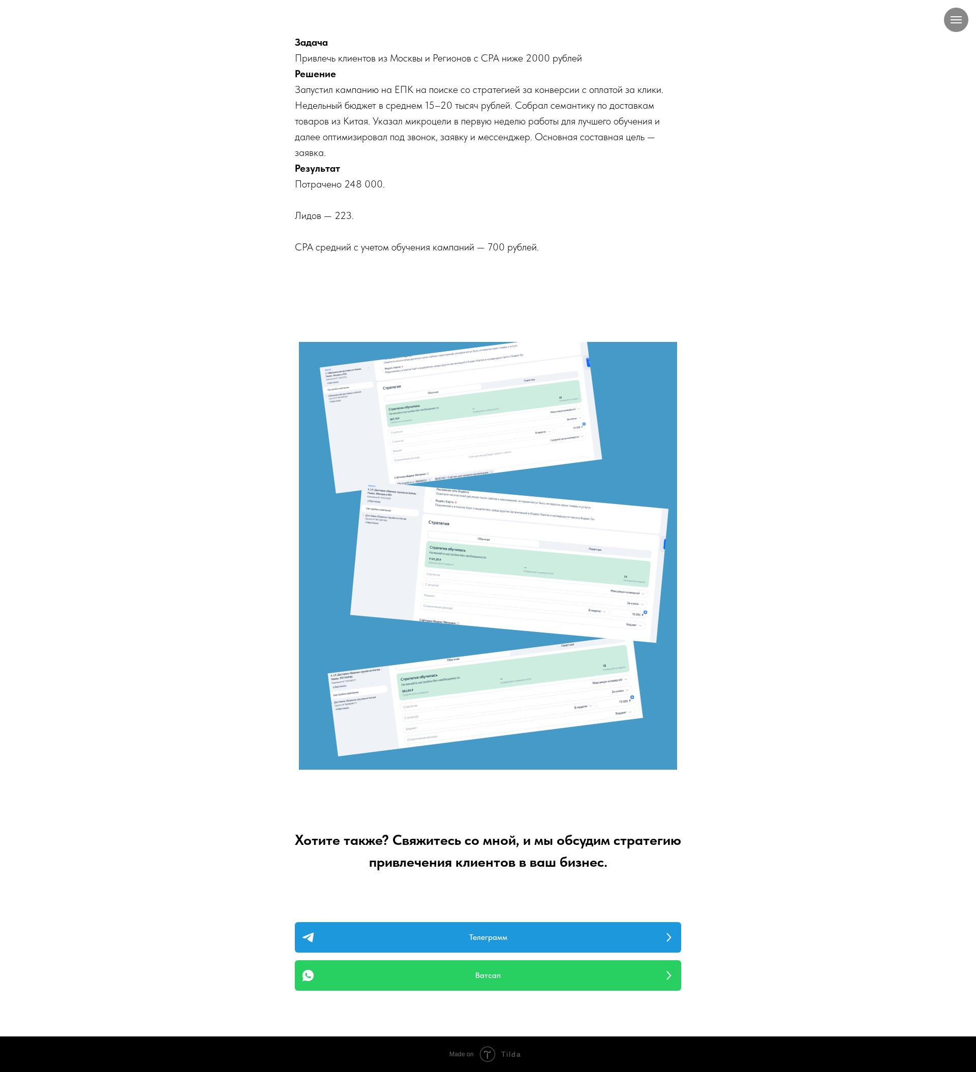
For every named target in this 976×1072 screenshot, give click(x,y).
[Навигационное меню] (956, 19)
